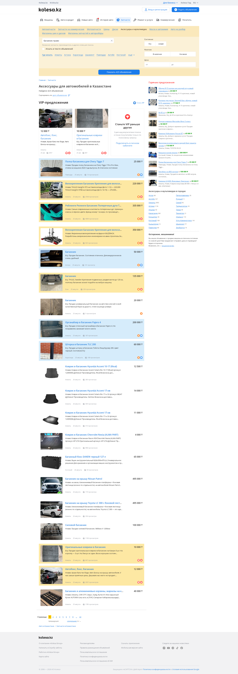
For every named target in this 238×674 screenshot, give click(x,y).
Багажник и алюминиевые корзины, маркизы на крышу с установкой (104, 591)
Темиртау (180, 213)
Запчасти (52, 80)
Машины (48, 20)
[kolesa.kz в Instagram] (164, 648)
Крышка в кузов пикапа (168, 152)
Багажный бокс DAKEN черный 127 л (85, 456)
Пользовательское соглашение (93, 652)
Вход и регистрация (157, 9)
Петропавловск (182, 195)
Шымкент (180, 224)
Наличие (148, 49)
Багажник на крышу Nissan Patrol (83, 478)
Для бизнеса (169, 2)
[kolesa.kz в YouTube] (168, 648)
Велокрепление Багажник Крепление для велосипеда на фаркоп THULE (105, 183)
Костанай (153, 220)
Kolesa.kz (43, 2)
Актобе (152, 199)
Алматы (152, 202)
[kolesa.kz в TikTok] (177, 648)
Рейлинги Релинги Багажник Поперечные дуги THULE (95, 205)
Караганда (153, 213)
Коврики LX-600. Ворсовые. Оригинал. (174, 181)
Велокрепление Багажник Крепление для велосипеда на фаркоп (101, 229)
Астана (151, 206)
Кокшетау (153, 217)
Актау (151, 195)
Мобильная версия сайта (132, 647)
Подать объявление (187, 9)
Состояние (148, 39)
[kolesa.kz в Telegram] (173, 648)
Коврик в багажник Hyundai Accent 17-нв (87, 390)
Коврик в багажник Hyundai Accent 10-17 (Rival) (91, 366)
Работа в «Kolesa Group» (49, 652)
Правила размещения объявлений (95, 647)
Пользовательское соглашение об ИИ (96, 661)
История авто (106, 20)
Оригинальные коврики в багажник (89, 137)
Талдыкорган (181, 206)
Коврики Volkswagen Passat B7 (171, 133)
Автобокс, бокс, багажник (49, 137)
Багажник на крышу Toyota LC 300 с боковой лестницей (96, 503)
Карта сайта (44, 656)
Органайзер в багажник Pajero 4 (83, 322)
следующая (72, 621)
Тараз (178, 209)
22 (80, 617)
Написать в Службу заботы (50, 647)
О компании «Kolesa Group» (51, 643)
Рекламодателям (87, 643)
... (76, 617)
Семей (179, 202)
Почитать (186, 20)
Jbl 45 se (162, 112)
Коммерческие (168, 20)
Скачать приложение (130, 643)
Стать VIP (140, 103)
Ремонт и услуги (145, 20)
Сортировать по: (45, 95)
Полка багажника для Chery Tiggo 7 (84, 161)
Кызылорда (153, 224)
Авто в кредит (67, 20)
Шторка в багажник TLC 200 (80, 344)
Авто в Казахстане (47, 626)
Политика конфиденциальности (93, 656)
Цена (146, 60)
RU (194, 2)
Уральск (179, 217)
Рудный (179, 199)
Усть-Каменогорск (184, 220)
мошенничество (168, 246)
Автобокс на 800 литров (168, 171)
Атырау (152, 209)
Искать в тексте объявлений (59, 49)
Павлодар (153, 227)
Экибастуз (180, 227)
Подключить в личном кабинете (127, 144)
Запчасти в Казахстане (66, 626)
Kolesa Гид (186, 2)
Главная (42, 80)
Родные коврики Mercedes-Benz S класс (175, 121)
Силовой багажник (75, 525)
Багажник (70, 251)
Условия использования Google (185, 669)
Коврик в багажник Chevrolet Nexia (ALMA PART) (91, 434)
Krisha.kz (54, 2)
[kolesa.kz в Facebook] (181, 648)
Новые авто (87, 20)
